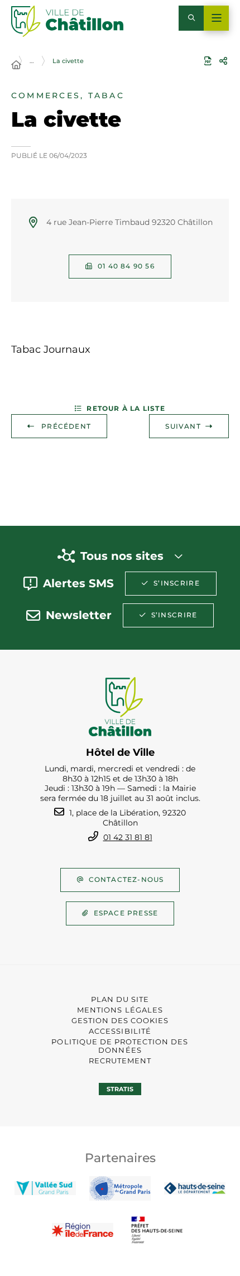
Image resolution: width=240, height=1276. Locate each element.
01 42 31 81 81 (127, 837)
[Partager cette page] (223, 61)
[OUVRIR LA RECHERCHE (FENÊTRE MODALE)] (191, 18)
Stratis (120, 1089)
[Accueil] (16, 65)
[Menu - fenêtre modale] (216, 18)
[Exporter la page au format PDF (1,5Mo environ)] (207, 61)
